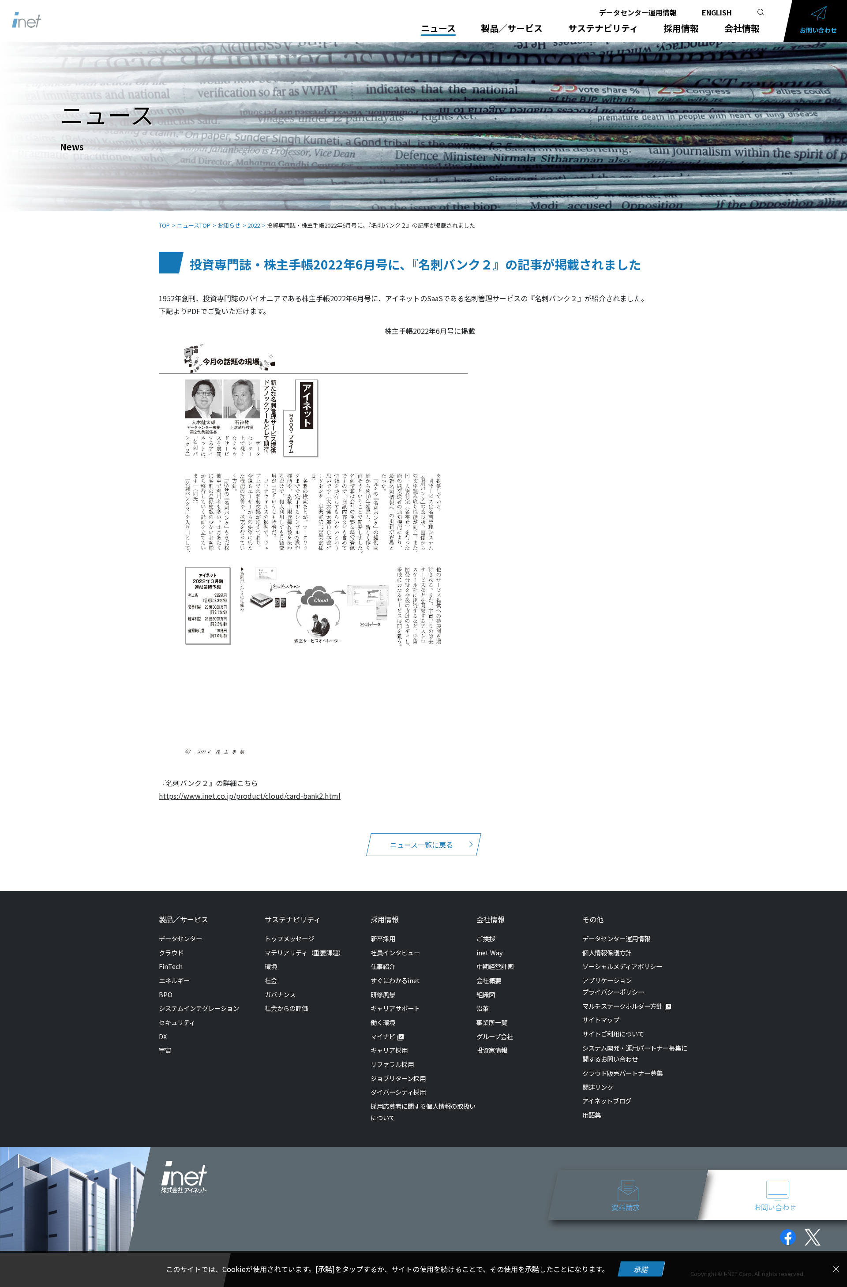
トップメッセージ (289, 938)
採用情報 (681, 28)
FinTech (171, 966)
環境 (271, 966)
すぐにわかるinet (395, 980)
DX (163, 1036)
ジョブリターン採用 (398, 1078)
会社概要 (488, 980)
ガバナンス (280, 994)
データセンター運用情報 (638, 12)
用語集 (591, 1114)
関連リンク (597, 1087)
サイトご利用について (613, 1033)
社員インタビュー (395, 952)
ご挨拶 (485, 938)
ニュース (438, 28)
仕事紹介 (383, 966)
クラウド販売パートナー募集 (622, 1072)
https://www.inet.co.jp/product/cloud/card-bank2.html (250, 795)
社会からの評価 (286, 1008)
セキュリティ (177, 1022)
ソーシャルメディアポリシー (622, 966)
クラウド (171, 952)
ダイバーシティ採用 (398, 1091)
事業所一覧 (491, 1022)
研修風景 (383, 994)
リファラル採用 (392, 1064)
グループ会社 (494, 1036)
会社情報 (742, 28)
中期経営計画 (494, 966)
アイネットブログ (606, 1100)
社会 (271, 980)
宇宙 (165, 1050)
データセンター (180, 938)
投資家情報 (491, 1050)
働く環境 (383, 1022)
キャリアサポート (395, 1008)
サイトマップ (600, 1019)
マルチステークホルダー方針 (622, 1005)
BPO (165, 994)
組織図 (485, 994)
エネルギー (174, 980)
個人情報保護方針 (607, 952)
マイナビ (383, 1036)
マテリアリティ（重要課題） (305, 952)
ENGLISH (717, 12)
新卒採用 (383, 938)
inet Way (489, 952)
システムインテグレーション (199, 1008)
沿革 (482, 1008)
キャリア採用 (389, 1050)
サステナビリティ (603, 28)
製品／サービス (512, 28)
